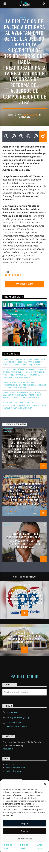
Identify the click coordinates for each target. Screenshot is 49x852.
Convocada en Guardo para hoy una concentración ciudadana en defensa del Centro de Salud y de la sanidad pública (24, 405)
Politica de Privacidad (15, 767)
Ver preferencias (24, 838)
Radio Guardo (30, 114)
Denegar (24, 831)
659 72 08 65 (13, 712)
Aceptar (24, 823)
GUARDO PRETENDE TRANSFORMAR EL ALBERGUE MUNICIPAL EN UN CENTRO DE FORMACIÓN (24, 638)
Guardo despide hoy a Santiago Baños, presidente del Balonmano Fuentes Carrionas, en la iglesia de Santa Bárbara (24, 385)
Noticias (24, 17)
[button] (45, 783)
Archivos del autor (24, 284)
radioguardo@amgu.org (18, 717)
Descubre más (9, 748)
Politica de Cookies (13, 771)
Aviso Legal (10, 764)
